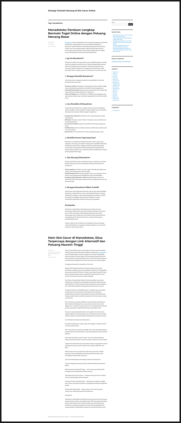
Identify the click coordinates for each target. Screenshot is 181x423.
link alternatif (51, 252)
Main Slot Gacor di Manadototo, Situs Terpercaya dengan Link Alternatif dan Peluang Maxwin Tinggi (76, 241)
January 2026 (116, 82)
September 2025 (116, 88)
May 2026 (115, 76)
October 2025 (116, 86)
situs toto (54, 253)
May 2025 (115, 94)
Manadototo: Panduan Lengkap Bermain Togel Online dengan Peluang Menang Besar (77, 33)
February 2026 (116, 81)
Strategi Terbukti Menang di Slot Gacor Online (71, 10)
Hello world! (127, 61)
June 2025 (115, 92)
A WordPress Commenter (117, 61)
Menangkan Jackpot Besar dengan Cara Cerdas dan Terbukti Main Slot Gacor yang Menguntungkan (122, 50)
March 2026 (115, 79)
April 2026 (115, 78)
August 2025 (115, 89)
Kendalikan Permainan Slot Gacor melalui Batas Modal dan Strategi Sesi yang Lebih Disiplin (122, 42)
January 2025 (116, 100)
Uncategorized (116, 110)
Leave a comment (52, 46)
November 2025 (116, 85)
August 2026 (116, 72)
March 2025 (115, 97)
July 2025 (115, 91)
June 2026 (115, 75)
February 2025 (116, 98)
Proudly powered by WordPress (77, 416)
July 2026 (115, 73)
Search (113, 22)
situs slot (50, 253)
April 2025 (115, 95)
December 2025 (116, 83)
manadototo (68, 42)
